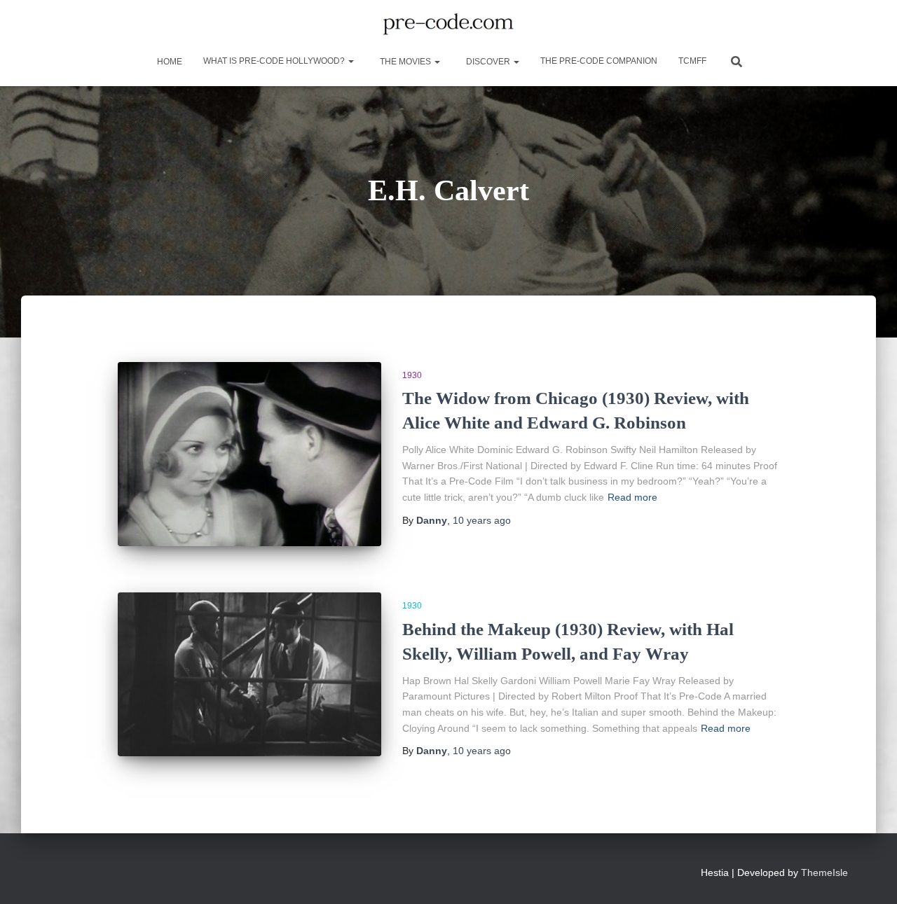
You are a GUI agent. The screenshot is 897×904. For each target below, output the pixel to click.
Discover (488, 62)
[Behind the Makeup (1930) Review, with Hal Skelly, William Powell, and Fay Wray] (249, 674)
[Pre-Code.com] (448, 24)
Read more (632, 497)
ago (482, 520)
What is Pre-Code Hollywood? (275, 61)
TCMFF (692, 61)
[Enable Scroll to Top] (869, 875)
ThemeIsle (824, 872)
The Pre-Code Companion (598, 61)
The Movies (405, 62)
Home (168, 62)
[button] (350, 61)
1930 (412, 375)
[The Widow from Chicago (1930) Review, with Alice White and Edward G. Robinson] (249, 454)
